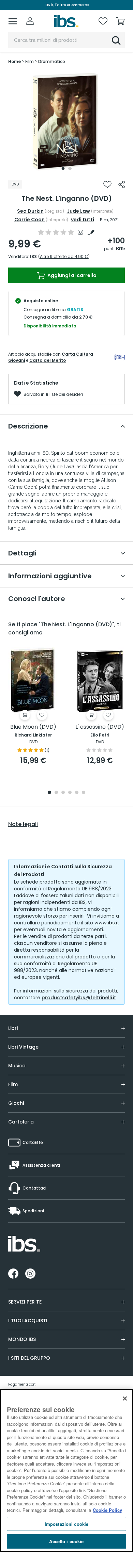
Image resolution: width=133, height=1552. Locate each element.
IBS (33, 256)
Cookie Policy (107, 1510)
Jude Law (78, 211)
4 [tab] (70, 793)
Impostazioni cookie (66, 1524)
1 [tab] (63, 168)
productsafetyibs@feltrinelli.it (79, 997)
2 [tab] (70, 168)
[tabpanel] (66, 122)
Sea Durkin (30, 211)
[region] (66, 1470)
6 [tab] (83, 793)
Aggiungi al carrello (71, 275)
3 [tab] (63, 793)
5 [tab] (76, 793)
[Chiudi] (124, 1398)
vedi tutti (82, 219)
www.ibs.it (106, 922)
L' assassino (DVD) (99, 727)
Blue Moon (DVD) (33, 727)
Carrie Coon (29, 219)
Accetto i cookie (66, 1541)
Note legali (23, 824)
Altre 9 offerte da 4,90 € (64, 256)
